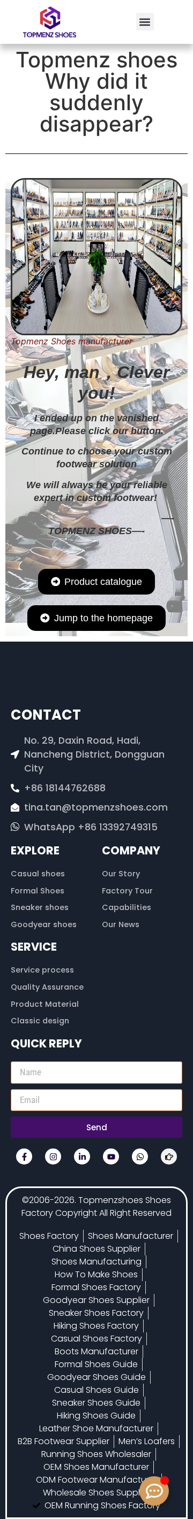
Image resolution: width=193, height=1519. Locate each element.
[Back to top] (154, 1459)
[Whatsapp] (140, 1156)
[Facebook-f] (24, 1156)
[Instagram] (53, 1156)
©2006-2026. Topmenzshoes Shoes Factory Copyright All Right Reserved (96, 1206)
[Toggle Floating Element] (154, 1491)
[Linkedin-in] (82, 1156)
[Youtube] (111, 1156)
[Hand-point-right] (169, 1156)
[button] (145, 21)
